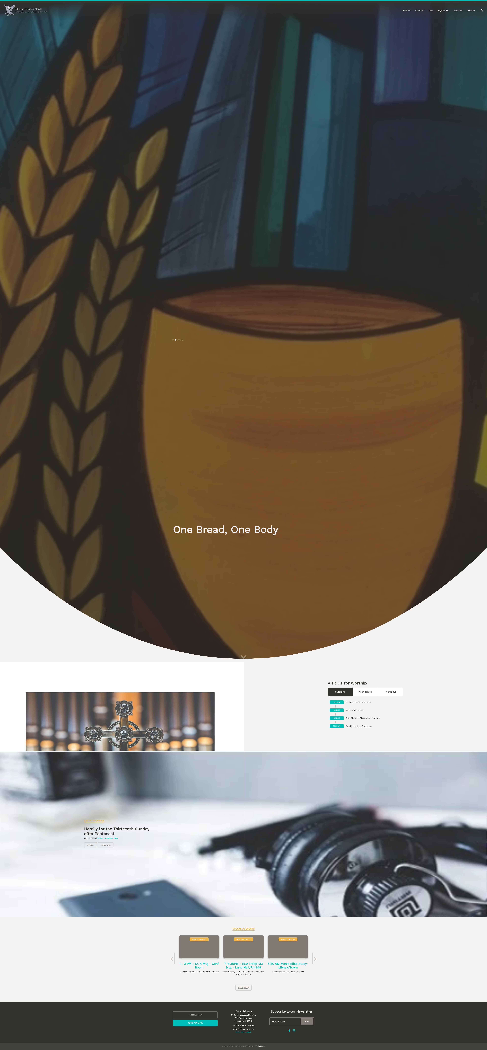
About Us (406, 10)
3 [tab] (177, 539)
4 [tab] (180, 539)
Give (431, 10)
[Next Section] (243, 1045)
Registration (443, 10)
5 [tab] (182, 539)
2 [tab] (175, 539)
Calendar (419, 10)
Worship (471, 10)
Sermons (458, 10)
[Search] (482, 10)
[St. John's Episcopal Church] (25, 10)
